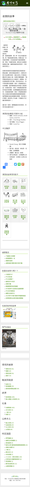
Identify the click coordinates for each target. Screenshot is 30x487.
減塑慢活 (5, 252)
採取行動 (8, 284)
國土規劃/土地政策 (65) (13, 399)
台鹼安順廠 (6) (10, 466)
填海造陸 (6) (9, 443)
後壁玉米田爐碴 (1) (11, 440)
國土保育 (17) (10, 423)
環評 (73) (8, 376)
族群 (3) (8, 414)
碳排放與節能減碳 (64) (12, 389)
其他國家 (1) (9, 461)
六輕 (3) (8, 450)
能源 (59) (8, 384)
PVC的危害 (9, 277)
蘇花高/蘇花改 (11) (11, 464)
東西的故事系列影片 (9, 21)
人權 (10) (8, 412)
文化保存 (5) (9, 410)
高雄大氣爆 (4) (10, 447)
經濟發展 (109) (10, 397)
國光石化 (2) (9, 452)
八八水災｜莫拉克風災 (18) (14, 457)
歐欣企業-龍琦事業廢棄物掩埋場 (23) (17, 445)
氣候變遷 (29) (10, 386)
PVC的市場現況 (10, 291)
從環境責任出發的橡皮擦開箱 (14, 298)
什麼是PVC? (9, 274)
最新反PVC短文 (10, 281)
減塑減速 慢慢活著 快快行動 (14, 263)
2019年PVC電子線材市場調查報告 (16, 296)
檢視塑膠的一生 (10, 258)
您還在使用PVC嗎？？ (10, 271)
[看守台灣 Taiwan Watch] (9, 5)
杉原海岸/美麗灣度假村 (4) (14, 459)
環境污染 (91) (10, 369)
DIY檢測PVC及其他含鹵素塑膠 (15, 289)
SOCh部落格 (16, 39)
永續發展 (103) (10, 407)
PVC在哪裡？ (10, 279)
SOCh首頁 (8, 37)
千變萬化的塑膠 (10, 256)
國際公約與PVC (10, 293)
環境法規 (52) (10, 373)
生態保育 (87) (10, 425)
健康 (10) (8, 371)
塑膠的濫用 (9, 261)
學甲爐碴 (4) (9, 438)
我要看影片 (17, 37)
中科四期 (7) (9, 454)
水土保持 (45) (10, 427)
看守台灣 (15, 476)
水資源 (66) (9, 429)
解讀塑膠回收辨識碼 (12, 286)
